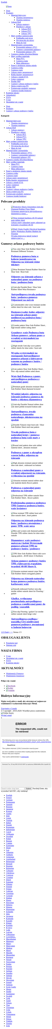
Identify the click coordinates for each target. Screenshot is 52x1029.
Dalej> (7, 632)
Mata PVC (20, 59)
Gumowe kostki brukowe (21, 90)
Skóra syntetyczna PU (20, 86)
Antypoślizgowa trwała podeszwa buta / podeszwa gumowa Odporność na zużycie (28, 297)
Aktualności (11, 95)
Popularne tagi (12, 643)
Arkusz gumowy (23, 24)
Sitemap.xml (11, 645)
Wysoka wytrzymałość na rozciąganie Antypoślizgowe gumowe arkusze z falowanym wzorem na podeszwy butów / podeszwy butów (26, 358)
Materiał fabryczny (18, 15)
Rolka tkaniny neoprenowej (22, 75)
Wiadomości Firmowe (15, 673)
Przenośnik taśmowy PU (26, 52)
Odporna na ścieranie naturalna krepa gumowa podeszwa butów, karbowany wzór (28, 581)
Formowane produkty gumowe (23, 88)
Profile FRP (16, 81)
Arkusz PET (26, 29)
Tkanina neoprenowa (24, 17)
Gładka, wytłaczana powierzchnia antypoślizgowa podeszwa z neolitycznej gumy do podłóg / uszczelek (28, 602)
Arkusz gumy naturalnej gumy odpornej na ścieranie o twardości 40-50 (28, 223)
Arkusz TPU (26, 33)
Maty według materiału (20, 56)
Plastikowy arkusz (23, 27)
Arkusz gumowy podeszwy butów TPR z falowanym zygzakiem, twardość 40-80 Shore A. (28, 563)
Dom (8, 11)
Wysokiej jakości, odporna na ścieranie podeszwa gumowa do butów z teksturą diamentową (27, 397)
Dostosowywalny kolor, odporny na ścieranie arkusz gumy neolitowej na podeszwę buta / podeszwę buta (28, 316)
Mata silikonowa (22, 63)
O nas (8, 100)
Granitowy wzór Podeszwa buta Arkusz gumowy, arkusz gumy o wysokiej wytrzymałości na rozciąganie (28, 336)
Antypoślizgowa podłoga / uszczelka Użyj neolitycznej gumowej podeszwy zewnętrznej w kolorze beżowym (27, 623)
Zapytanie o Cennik (9, 708)
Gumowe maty (17, 70)
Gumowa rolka (17, 68)
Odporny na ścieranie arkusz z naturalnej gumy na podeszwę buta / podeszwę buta (27, 279)
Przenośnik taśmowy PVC (26, 47)
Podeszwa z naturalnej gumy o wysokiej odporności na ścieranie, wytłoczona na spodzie (28, 473)
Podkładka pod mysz (24, 38)
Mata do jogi (21, 43)
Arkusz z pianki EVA (19, 77)
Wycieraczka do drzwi (25, 40)
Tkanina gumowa (23, 20)
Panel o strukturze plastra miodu (24, 65)
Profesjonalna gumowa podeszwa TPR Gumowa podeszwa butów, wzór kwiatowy (28, 505)
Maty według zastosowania (22, 36)
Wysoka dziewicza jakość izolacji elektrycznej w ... (24, 237)
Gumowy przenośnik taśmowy (28, 49)
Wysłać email (6, 715)
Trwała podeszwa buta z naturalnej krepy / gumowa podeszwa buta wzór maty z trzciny (25, 436)
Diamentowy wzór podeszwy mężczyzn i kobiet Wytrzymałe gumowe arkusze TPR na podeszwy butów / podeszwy (26, 544)
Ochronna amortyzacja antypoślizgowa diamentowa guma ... (26, 212)
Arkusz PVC (26, 31)
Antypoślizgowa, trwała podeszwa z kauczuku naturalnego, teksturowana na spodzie (26, 415)
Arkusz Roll (16, 22)
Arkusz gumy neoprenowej (22, 72)
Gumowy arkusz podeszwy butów (24, 84)
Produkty (9, 13)
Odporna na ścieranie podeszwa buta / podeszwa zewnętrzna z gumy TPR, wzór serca (27, 523)
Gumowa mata (22, 61)
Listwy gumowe (17, 79)
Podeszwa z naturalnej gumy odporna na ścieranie (26, 489)
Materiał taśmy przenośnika (22, 45)
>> (11, 632)
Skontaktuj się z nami (14, 102)
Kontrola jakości (12, 93)
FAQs (8, 97)
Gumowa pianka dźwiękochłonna (24, 54)
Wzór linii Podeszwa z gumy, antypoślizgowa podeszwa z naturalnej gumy (26, 379)
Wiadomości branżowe (15, 676)
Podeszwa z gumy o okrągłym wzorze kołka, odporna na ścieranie (26, 455)
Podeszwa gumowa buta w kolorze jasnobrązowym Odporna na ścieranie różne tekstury (25, 260)
